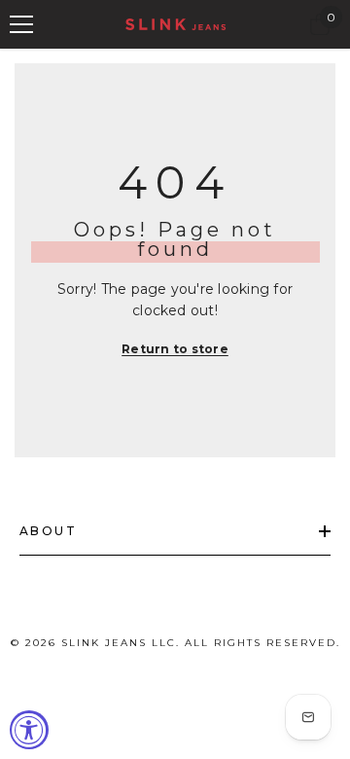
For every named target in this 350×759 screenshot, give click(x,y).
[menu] (21, 24)
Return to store (175, 349)
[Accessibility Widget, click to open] (29, 729)
